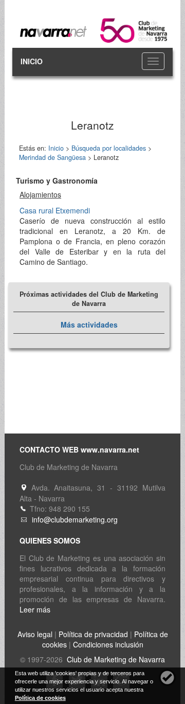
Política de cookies (40, 698)
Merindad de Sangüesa (52, 157)
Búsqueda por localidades (108, 148)
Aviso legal (34, 634)
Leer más (35, 609)
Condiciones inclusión (108, 644)
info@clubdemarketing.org (75, 519)
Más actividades (89, 324)
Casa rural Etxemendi (55, 210)
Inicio (56, 148)
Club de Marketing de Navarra (115, 659)
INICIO (32, 61)
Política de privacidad (93, 634)
